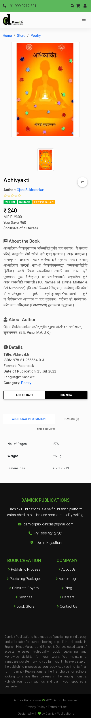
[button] (78, 6)
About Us (68, 569)
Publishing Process (25, 569)
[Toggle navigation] (83, 19)
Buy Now (66, 395)
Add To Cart (24, 395)
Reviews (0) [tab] (71, 419)
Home (7, 35)
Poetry (35, 35)
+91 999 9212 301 (21, 6)
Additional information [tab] (29, 419)
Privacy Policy (35, 707)
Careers (68, 597)
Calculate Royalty (25, 588)
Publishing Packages (26, 579)
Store (21, 35)
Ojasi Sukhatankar (30, 190)
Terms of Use (57, 707)
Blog (68, 588)
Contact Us (68, 606)
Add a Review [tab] (45, 429)
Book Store (25, 606)
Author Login (68, 579)
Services (25, 597)
